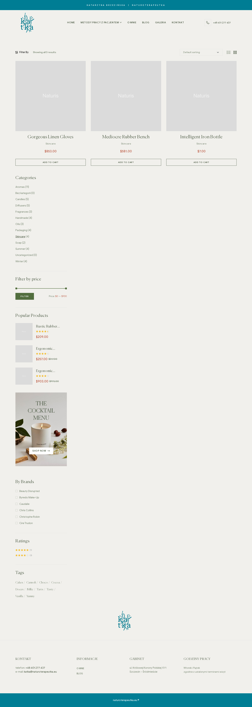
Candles (20, 199)
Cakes (19, 582)
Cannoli (31, 582)
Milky (30, 589)
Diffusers (20, 205)
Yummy (31, 596)
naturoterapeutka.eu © (126, 700)
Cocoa (55, 582)
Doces (19, 589)
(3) (23, 555)
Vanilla (19, 596)
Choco (43, 582)
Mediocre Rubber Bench (126, 137)
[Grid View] (235, 52)
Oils (17, 224)
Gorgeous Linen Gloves (50, 137)
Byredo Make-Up (29, 497)
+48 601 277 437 (35, 667)
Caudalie (24, 504)
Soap (18, 242)
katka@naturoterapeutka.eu (40, 671)
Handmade (21, 217)
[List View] (228, 52)
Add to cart (50, 162)
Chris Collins (26, 510)
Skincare (51, 143)
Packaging (21, 230)
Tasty (50, 589)
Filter (25, 296)
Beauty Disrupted (29, 491)
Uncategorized (24, 255)
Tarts (40, 589)
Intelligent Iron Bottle (201, 137)
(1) (23, 550)
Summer (20, 248)
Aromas (20, 186)
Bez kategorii (23, 193)
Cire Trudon (26, 523)
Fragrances (21, 211)
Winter (19, 261)
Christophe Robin (29, 516)
